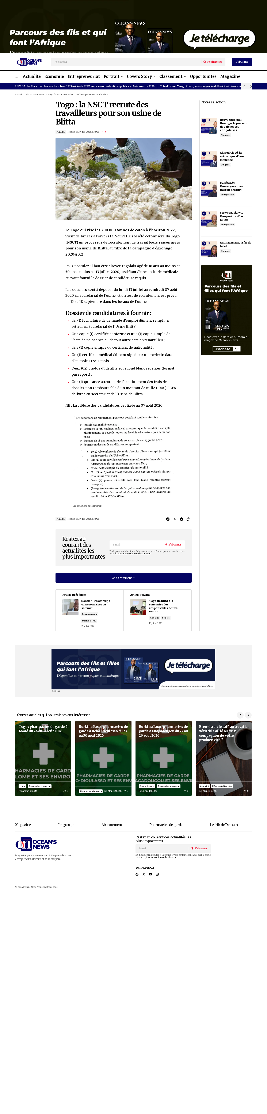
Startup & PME (89, 621)
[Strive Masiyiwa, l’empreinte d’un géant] (209, 219)
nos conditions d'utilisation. (137, 553)
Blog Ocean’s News (35, 94)
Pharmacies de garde (39, 786)
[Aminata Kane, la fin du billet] (209, 249)
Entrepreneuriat (89, 614)
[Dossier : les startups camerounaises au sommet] (89, 610)
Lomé (22, 786)
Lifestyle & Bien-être (222, 786)
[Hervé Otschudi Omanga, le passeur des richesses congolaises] (209, 126)
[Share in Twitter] (174, 519)
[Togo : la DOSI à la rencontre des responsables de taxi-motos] (157, 610)
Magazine (23, 825)
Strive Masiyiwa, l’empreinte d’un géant (231, 216)
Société (165, 618)
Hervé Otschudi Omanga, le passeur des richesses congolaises (234, 125)
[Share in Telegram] (181, 519)
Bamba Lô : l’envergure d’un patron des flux (231, 186)
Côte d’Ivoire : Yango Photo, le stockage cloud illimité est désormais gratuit (206, 86)
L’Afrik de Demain (224, 825)
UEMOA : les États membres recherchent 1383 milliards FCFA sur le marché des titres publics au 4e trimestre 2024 (84, 86)
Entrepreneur (227, 195)
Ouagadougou (147, 786)
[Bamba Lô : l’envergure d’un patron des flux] (209, 189)
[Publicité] (133, 26)
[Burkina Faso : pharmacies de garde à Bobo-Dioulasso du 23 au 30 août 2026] (103, 758)
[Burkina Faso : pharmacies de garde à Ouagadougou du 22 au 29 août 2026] (164, 758)
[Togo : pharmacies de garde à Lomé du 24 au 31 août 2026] (43, 758)
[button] (17, 77)
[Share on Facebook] (168, 519)
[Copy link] (188, 519)
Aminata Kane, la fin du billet (235, 244)
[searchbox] (127, 62)
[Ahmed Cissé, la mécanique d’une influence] (209, 159)
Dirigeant (225, 135)
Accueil (18, 94)
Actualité (61, 132)
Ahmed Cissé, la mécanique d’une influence (232, 156)
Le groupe (66, 825)
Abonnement (112, 825)
